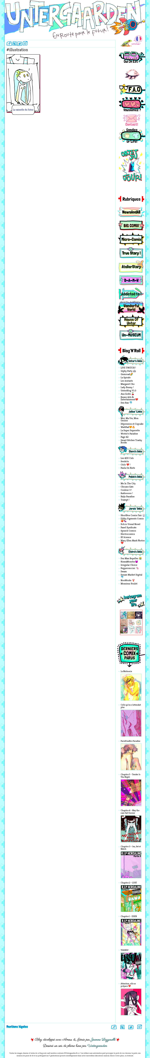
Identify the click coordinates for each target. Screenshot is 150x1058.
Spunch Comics (128, 531)
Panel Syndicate (128, 527)
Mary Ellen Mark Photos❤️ (133, 541)
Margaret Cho (128, 384)
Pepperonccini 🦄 (130, 568)
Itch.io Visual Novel (130, 524)
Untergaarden (97, 1046)
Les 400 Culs (127, 458)
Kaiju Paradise (128, 496)
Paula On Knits (128, 468)
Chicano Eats (127, 487)
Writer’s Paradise (129, 434)
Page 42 (124, 437)
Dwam (124, 571)
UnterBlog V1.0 (128, 390)
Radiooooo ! (127, 493)
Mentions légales (17, 1026)
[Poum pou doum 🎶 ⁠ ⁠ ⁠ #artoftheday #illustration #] (138, 615)
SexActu (125, 461)
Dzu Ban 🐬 (126, 403)
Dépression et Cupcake (132, 424)
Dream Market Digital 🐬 (131, 576)
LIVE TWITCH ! (128, 368)
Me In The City (128, 483)
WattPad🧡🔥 (128, 427)
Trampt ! (125, 500)
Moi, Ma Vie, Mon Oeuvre (129, 419)
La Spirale (126, 377)
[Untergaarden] (75, 17)
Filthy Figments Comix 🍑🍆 (132, 519)
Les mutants (127, 381)
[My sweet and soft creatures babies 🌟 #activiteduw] (124, 630)
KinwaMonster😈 (129, 562)
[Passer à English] (131, 41)
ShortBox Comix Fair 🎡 (133, 515)
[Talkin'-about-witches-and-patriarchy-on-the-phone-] (124, 622)
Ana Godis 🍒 (127, 394)
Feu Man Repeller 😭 (131, 558)
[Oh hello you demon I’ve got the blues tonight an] (138, 630)
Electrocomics (128, 534)
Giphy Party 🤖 (128, 371)
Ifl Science (126, 537)
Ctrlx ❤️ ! (125, 465)
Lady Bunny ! (127, 387)
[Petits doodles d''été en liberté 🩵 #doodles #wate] (124, 615)
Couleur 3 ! (126, 490)
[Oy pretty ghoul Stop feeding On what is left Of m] (131, 630)
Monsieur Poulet (129, 584)
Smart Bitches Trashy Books (131, 441)
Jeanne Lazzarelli (103, 1039)
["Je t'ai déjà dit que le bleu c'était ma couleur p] (131, 615)
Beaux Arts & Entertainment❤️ (129, 398)
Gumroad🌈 (127, 374)
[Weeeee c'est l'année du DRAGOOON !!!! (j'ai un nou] (131, 622)
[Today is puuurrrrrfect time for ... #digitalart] (138, 622)
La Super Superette (130, 430)
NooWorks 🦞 (128, 580)
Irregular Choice (129, 565)
